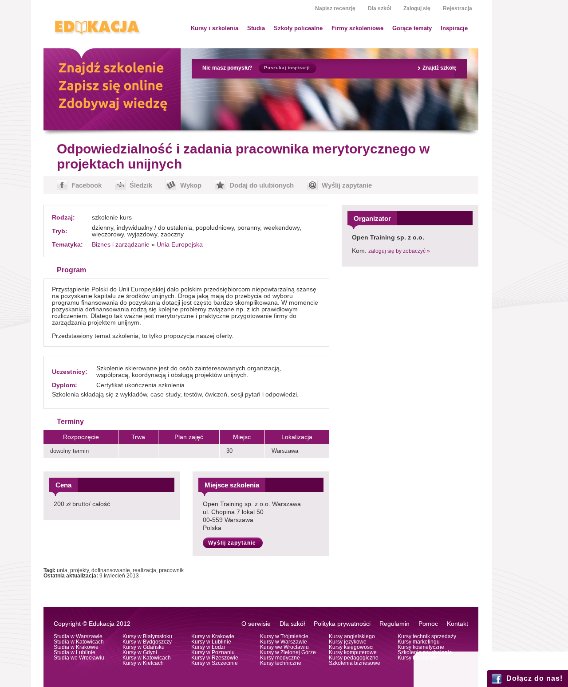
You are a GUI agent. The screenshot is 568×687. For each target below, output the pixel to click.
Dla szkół (379, 8)
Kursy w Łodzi (208, 647)
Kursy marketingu (419, 641)
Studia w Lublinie (74, 652)
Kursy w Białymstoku (147, 636)
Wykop (190, 185)
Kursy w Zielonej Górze (288, 652)
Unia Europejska (180, 244)
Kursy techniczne (280, 663)
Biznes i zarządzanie (121, 244)
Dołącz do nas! (534, 678)
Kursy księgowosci (351, 647)
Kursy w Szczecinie (214, 663)
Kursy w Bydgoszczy (147, 641)
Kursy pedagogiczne (354, 657)
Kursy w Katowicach (146, 657)
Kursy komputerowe (353, 652)
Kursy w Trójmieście (284, 636)
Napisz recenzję (335, 8)
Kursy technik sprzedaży (427, 636)
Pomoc (428, 623)
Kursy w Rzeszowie (214, 657)
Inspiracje (454, 28)
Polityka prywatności (342, 623)
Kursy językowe (348, 641)
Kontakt (457, 623)
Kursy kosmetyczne (421, 647)
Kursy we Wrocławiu (284, 647)
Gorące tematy (412, 28)
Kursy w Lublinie (211, 641)
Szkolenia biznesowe (354, 663)
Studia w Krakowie (76, 647)
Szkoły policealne (298, 28)
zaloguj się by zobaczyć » (399, 251)
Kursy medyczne (280, 657)
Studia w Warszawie (78, 636)
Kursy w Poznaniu (213, 652)
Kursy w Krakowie (212, 636)
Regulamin (394, 623)
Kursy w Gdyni (139, 652)
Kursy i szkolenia (214, 28)
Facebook (86, 185)
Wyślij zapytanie (347, 185)
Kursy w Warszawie (283, 641)
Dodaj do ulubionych (261, 185)
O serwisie (256, 623)
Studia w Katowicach (79, 641)
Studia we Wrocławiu (79, 657)
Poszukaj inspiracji (287, 67)
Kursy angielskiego (352, 636)
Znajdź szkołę (439, 68)
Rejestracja (457, 8)
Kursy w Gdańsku (143, 647)
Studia (256, 28)
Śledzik (141, 185)
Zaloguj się (416, 8)
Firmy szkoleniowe (357, 28)
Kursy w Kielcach (143, 663)
